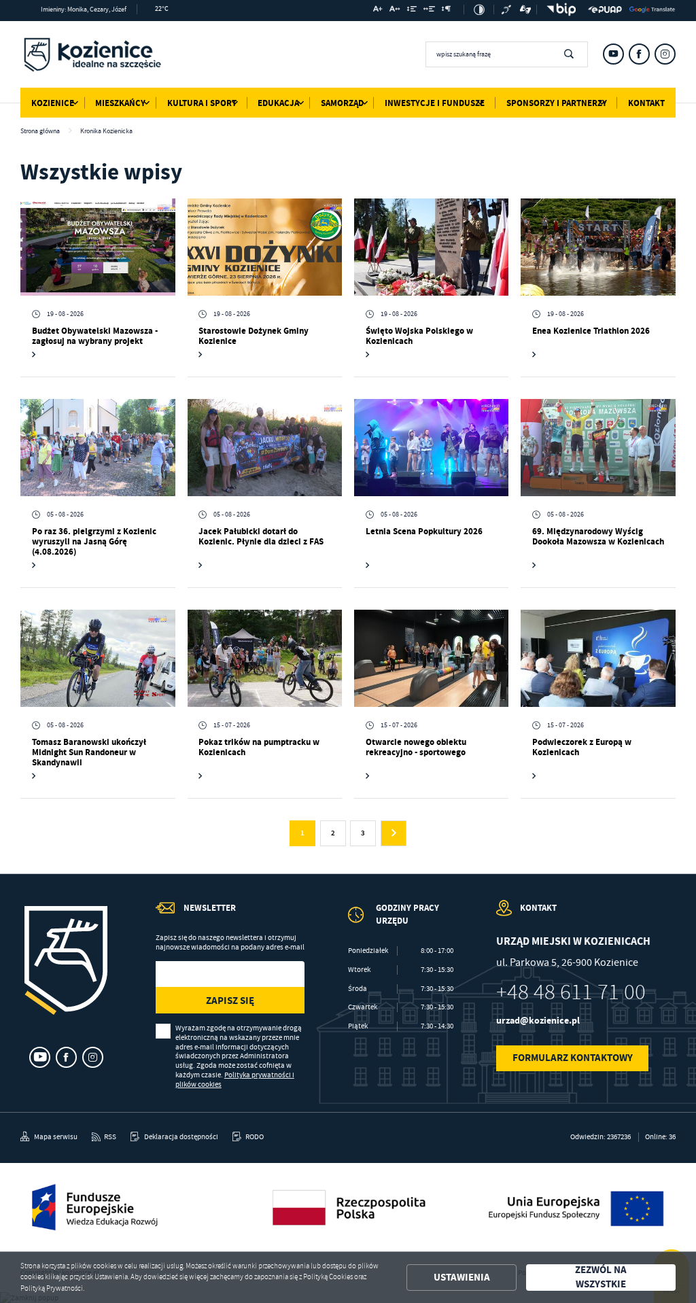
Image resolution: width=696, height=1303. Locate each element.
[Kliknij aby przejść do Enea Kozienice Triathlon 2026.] (598, 247)
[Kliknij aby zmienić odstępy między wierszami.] (411, 10)
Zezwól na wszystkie (601, 1277)
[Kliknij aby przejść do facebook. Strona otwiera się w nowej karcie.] (639, 54)
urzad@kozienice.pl (538, 1020)
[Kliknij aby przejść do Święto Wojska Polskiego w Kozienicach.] (431, 247)
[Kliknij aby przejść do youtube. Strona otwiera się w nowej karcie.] (613, 54)
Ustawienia (462, 1277)
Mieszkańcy (120, 103)
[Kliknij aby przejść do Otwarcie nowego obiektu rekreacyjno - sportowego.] (431, 659)
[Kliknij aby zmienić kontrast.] (479, 9)
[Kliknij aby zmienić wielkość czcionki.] (378, 10)
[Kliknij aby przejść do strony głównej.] (92, 56)
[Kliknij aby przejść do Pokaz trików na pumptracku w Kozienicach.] (265, 659)
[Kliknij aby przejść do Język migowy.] (526, 9)
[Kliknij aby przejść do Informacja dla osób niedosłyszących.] (507, 9)
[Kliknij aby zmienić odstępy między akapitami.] (446, 10)
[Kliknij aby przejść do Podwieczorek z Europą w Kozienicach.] (598, 659)
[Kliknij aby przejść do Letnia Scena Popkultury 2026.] (431, 448)
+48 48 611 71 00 (571, 992)
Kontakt (646, 103)
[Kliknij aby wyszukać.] (568, 54)
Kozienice (52, 103)
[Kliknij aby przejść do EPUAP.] (605, 9)
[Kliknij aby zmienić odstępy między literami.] (394, 10)
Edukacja (278, 103)
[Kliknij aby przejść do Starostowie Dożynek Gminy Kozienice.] (265, 247)
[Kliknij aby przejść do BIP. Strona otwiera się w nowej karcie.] (559, 9)
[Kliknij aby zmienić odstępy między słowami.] (429, 10)
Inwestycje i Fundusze (435, 103)
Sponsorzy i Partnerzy (556, 103)
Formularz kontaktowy (572, 1057)
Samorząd (342, 103)
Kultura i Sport (202, 103)
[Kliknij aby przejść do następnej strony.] (393, 833)
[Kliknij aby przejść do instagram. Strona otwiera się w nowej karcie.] (665, 54)
